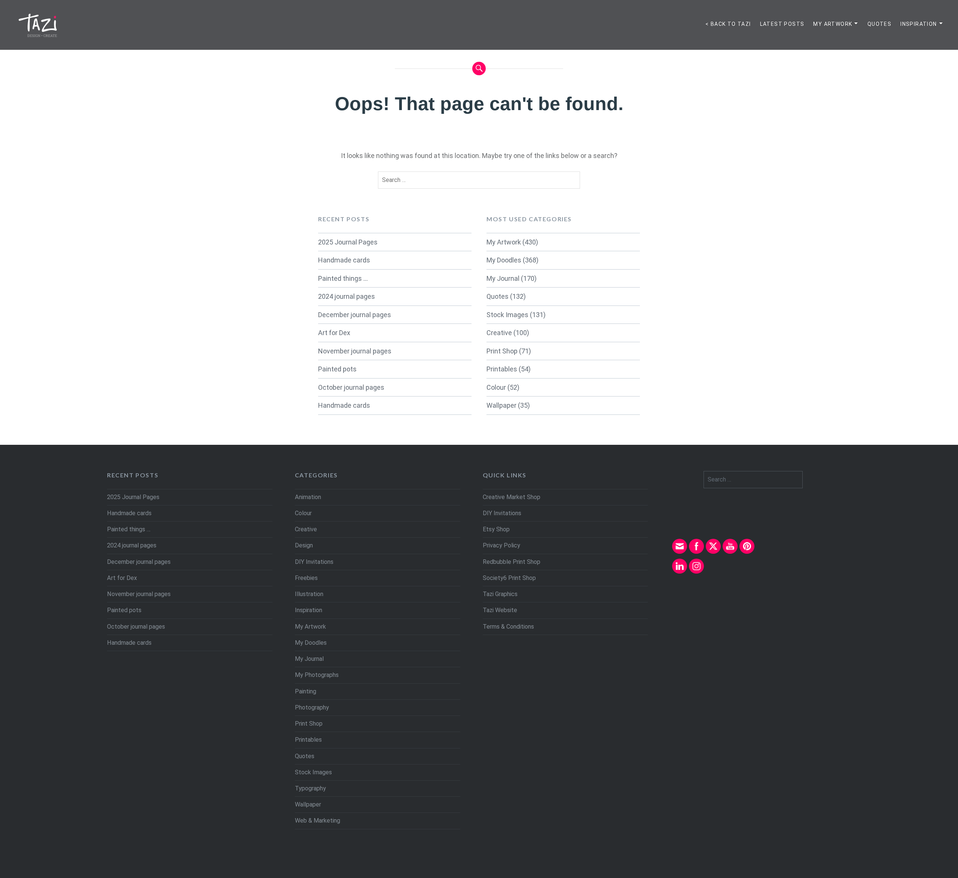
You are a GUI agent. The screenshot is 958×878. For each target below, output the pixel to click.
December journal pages (354, 315)
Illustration (309, 594)
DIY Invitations (314, 561)
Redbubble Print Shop (511, 561)
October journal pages (351, 387)
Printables (501, 369)
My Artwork (832, 24)
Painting (305, 691)
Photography (312, 707)
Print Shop (502, 351)
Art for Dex (334, 333)
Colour (496, 387)
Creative (499, 333)
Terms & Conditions (508, 626)
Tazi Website (500, 610)
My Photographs (317, 674)
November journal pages (354, 351)
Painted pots (337, 369)
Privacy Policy (501, 545)
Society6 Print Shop (509, 577)
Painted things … (343, 278)
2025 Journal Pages (348, 242)
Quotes (879, 24)
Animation (308, 497)
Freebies (306, 577)
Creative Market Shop (511, 497)
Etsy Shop (496, 529)
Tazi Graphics (500, 594)
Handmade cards (344, 260)
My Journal (502, 278)
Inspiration (918, 24)
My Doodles (503, 260)
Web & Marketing (317, 820)
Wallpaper (501, 405)
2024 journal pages (346, 296)
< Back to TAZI (728, 24)
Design (304, 545)
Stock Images (507, 315)
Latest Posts (782, 24)
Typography (310, 788)
